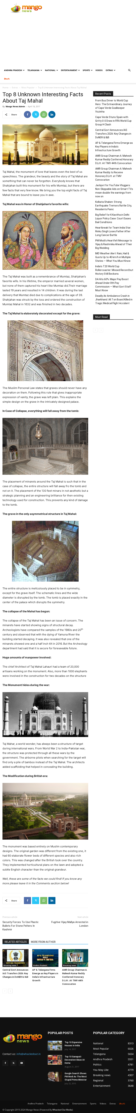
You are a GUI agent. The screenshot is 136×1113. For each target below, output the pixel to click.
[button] (129, 70)
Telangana (33, 70)
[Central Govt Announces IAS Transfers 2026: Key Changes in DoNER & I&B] (15, 958)
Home (5, 87)
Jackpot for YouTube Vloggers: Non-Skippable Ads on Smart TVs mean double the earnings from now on (114, 191)
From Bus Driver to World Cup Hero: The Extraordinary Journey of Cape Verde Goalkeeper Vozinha (113, 106)
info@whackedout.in (28, 1054)
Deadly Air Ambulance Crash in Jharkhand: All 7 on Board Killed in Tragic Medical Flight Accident (113, 299)
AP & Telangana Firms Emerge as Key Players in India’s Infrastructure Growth (114, 146)
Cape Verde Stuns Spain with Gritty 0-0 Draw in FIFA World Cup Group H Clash (113, 121)
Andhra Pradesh (13, 70)
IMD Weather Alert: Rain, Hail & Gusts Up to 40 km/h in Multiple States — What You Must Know (113, 257)
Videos (99, 70)
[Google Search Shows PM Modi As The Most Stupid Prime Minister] (55, 1077)
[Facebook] (27, 114)
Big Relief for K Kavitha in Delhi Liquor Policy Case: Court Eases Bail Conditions (113, 218)
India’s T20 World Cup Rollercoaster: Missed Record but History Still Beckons (114, 270)
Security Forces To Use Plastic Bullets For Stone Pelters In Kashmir (20, 925)
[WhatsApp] (43, 114)
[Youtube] (21, 1063)
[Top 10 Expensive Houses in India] (55, 1045)
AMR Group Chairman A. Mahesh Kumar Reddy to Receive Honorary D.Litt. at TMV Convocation (113, 174)
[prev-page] (4, 991)
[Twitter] (35, 114)
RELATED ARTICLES (16, 941)
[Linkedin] (51, 114)
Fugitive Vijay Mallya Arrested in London (69, 923)
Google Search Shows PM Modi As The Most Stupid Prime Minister (76, 1076)
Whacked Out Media (62, 1109)
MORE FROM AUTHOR (43, 941)
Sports (86, 70)
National (50, 70)
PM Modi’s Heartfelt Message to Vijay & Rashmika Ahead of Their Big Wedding (113, 244)
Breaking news (10, 965)
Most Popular (28, 87)
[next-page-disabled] (101, 330)
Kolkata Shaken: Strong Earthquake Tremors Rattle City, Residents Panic (113, 205)
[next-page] (10, 991)
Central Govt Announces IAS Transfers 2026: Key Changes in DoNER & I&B (15, 973)
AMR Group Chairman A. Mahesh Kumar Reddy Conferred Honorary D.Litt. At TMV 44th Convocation (74, 977)
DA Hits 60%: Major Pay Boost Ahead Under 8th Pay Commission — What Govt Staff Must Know (113, 285)
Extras (109, 70)
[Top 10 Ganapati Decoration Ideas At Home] (55, 1060)
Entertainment (69, 70)
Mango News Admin (15, 106)
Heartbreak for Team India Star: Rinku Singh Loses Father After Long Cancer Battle (113, 231)
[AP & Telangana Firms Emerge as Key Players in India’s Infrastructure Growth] (45, 958)
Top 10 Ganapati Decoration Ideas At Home (75, 1059)
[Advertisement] (68, 39)
